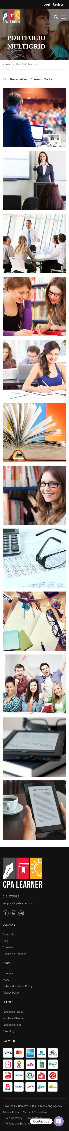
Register (59, 4)
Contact (8, 947)
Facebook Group (13, 1012)
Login (47, 4)
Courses (36, 79)
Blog (5, 941)
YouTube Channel (13, 1018)
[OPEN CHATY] (59, 1121)
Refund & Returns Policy (17, 986)
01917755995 (11, 896)
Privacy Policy (11, 992)
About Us (8, 934)
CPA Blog (8, 1031)
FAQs (6, 979)
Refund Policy (14, 1118)
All (4, 79)
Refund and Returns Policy (22, 1123)
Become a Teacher (14, 954)
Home (6, 64)
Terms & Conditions (35, 1112)
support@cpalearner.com (18, 903)
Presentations (18, 79)
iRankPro (23, 1106)
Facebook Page (12, 1025)
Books (48, 79)
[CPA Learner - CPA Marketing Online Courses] (11, 17)
